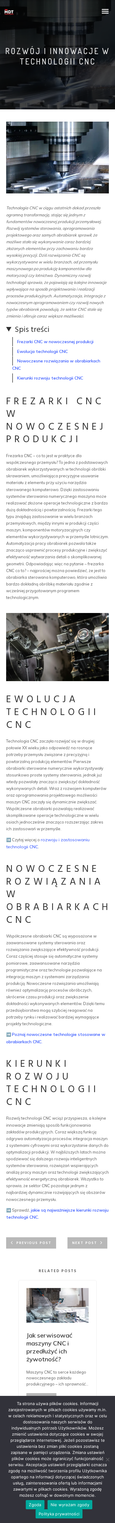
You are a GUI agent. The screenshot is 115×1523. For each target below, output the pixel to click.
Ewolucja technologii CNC (42, 351)
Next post (84, 1243)
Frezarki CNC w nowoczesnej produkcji (55, 341)
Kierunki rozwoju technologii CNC (50, 378)
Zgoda (35, 1504)
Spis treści (32, 330)
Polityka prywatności (59, 1513)
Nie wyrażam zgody (70, 1504)
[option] (57, 1352)
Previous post (34, 1243)
